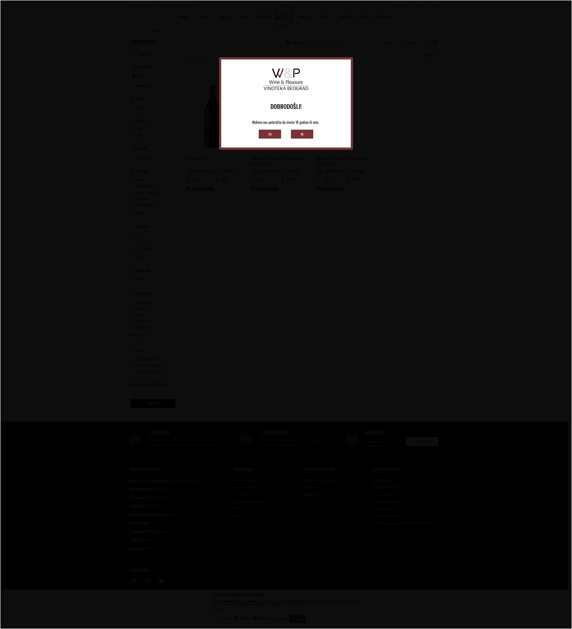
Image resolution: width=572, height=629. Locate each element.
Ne (302, 134)
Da (270, 134)
